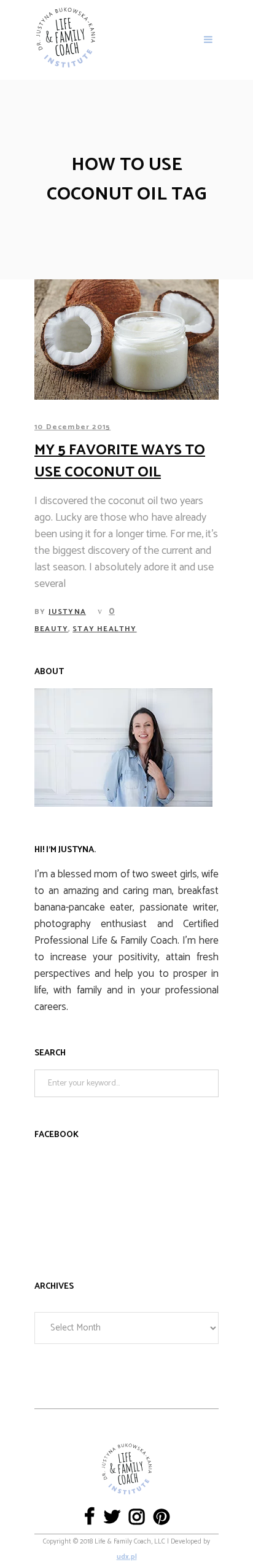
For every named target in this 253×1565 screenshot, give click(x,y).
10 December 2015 (72, 427)
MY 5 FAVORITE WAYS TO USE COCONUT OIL (119, 461)
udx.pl (127, 1557)
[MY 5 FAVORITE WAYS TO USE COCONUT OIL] (126, 339)
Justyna (67, 612)
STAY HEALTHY (104, 629)
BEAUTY (51, 629)
